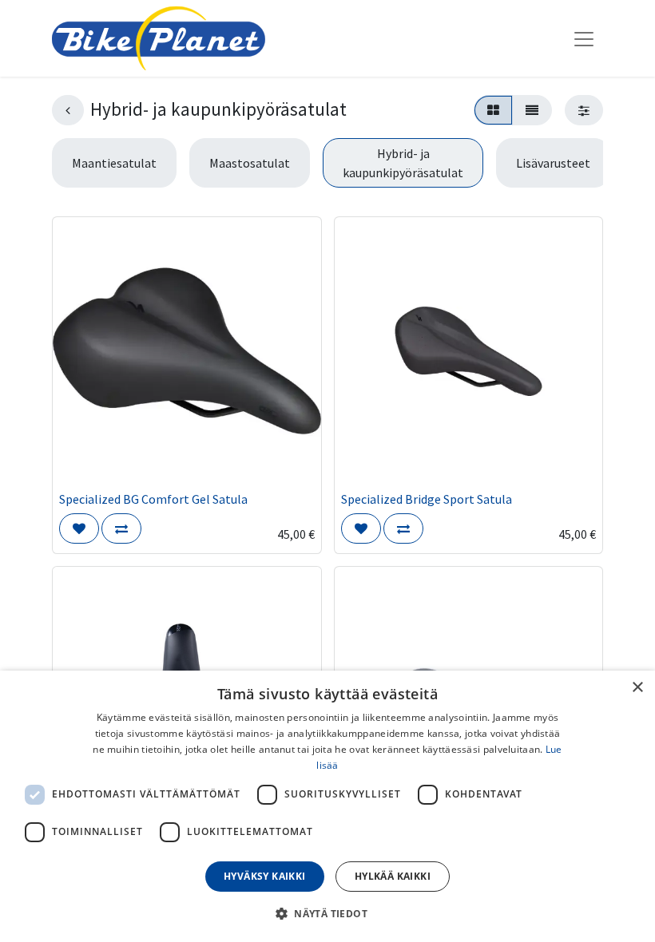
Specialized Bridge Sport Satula (426, 499)
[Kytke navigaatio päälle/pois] (584, 38)
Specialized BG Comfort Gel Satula (153, 499)
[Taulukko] (493, 110)
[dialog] (327, 806)
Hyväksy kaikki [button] (265, 876)
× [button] (637, 688)
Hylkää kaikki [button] (393, 876)
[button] (79, 528)
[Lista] (532, 110)
